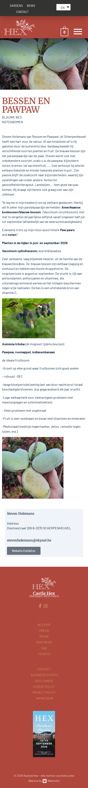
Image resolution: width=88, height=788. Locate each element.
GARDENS (16, 5)
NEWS (31, 5)
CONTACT (22, 12)
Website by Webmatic (44, 780)
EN (63, 7)
